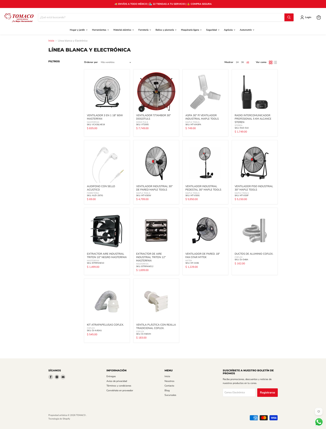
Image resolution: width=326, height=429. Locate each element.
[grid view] (270, 62)
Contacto (169, 385)
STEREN (238, 125)
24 (237, 62)
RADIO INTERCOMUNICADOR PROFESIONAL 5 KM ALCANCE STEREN (253, 119)
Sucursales (170, 395)
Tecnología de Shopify (59, 418)
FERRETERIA (93, 193)
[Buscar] (289, 17)
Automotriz (246, 29)
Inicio (51, 40)
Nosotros (169, 381)
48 (247, 62)
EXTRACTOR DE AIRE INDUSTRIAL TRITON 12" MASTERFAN (151, 257)
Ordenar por (91, 62)
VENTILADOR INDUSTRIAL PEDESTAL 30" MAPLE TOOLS (203, 188)
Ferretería (143, 29)
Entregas (111, 376)
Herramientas (99, 29)
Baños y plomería (165, 29)
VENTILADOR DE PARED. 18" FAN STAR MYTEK (202, 255)
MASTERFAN (93, 122)
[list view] (275, 62)
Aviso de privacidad (116, 381)
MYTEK (188, 260)
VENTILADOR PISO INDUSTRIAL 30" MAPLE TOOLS (254, 188)
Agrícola (228, 29)
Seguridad (212, 29)
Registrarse (267, 392)
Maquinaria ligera (190, 29)
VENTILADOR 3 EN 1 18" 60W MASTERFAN (105, 117)
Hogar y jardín (78, 29)
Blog (167, 390)
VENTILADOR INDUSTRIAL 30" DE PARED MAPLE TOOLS (154, 188)
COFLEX (238, 257)
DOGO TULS (142, 122)
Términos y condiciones (118, 385)
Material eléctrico (122, 29)
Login (308, 17)
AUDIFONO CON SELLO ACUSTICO (101, 188)
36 (242, 62)
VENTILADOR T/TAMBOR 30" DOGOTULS (153, 117)
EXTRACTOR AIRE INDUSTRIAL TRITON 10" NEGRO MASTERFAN (106, 255)
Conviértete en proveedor (119, 390)
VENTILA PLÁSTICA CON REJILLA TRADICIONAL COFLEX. (156, 326)
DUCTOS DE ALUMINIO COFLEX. (254, 253)
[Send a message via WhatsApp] (319, 422)
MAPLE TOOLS (192, 122)
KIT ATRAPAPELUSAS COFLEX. (105, 324)
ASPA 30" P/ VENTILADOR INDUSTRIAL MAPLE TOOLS (202, 117)
